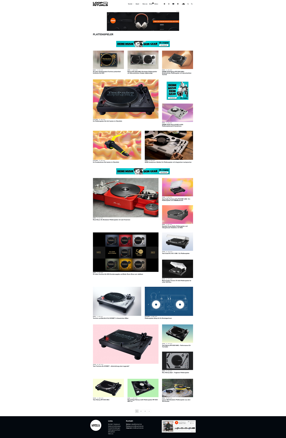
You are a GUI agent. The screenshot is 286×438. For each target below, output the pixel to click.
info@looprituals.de (137, 428)
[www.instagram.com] (168, 4)
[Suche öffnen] (191, 4)
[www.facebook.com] (178, 4)
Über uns (144, 4)
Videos (156, 4)
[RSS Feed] (188, 4)
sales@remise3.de (136, 424)
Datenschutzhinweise (114, 426)
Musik (137, 4)
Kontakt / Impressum (114, 424)
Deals (150, 4)
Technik (130, 4)
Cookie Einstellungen (114, 428)
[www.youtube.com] (173, 4)
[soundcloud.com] (183, 4)
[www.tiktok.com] (164, 4)
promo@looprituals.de (137, 426)
